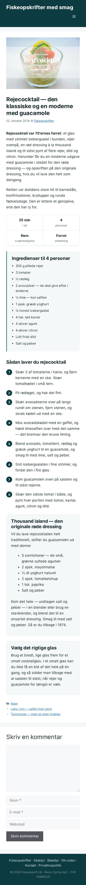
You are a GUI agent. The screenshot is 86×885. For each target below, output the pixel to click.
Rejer (14, 703)
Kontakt (30, 865)
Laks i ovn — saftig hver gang (31, 709)
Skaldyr (39, 860)
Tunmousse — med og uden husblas (35, 714)
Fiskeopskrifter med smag (39, 7)
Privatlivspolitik (50, 865)
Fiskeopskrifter (20, 860)
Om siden (68, 860)
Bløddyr (53, 860)
